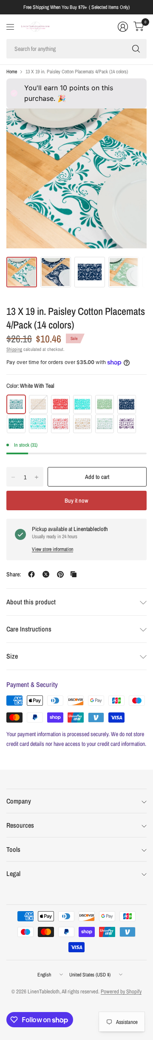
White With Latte (82, 424)
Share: (13, 574)
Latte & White (38, 404)
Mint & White (82, 404)
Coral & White (60, 404)
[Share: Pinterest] (60, 574)
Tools (13, 849)
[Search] (136, 48)
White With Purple (127, 424)
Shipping (14, 349)
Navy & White (127, 404)
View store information (52, 549)
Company (18, 801)
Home (11, 71)
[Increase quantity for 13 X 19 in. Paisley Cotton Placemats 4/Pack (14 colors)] (36, 477)
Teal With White (16, 424)
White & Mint (38, 424)
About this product (31, 601)
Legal (13, 873)
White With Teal (16, 404)
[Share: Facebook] (31, 574)
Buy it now (76, 500)
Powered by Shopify (121, 991)
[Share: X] (45, 574)
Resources (20, 825)
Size (12, 656)
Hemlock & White (104, 404)
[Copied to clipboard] (73, 574)
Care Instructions (28, 629)
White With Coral (60, 424)
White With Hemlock (104, 424)
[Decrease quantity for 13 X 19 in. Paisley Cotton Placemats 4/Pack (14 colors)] (13, 477)
